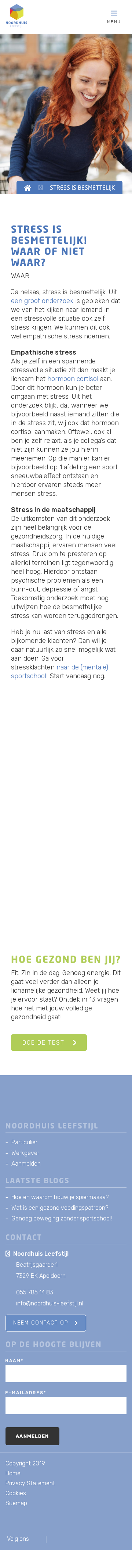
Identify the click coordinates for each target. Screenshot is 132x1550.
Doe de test (43, 1042)
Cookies (16, 1493)
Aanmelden (26, 1163)
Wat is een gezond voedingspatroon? (59, 1207)
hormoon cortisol (72, 379)
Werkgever (25, 1152)
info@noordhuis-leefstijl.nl (49, 1303)
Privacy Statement (30, 1483)
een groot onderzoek (43, 301)
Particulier (24, 1142)
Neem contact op (40, 1323)
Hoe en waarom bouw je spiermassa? (60, 1197)
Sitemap (16, 1503)
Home (13, 1473)
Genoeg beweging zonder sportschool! (61, 1218)
